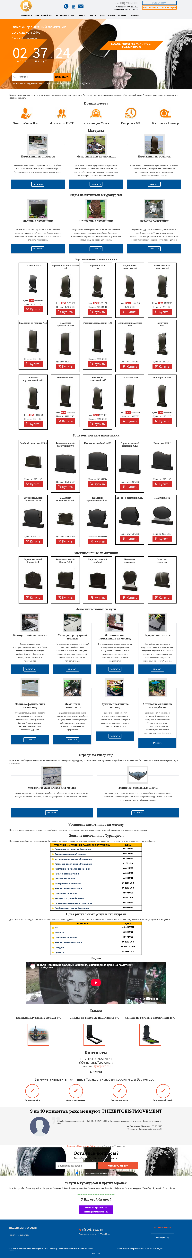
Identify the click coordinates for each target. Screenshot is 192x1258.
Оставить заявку (162, 1227)
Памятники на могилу (19, 1235)
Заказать (38, 184)
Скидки (92, 15)
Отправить (62, 76)
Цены (102, 15)
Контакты (134, 15)
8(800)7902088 (127, 3)
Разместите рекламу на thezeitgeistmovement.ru (96, 1209)
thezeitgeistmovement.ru (22, 1249)
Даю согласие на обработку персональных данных (97, 1173)
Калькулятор (159, 3)
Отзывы (122, 15)
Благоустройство (43, 15)
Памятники (26, 15)
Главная (71, 1146)
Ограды (81, 15)
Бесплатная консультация (159, 7)
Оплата (111, 15)
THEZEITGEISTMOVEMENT (23, 1227)
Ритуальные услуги (65, 15)
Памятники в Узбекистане (89, 1146)
